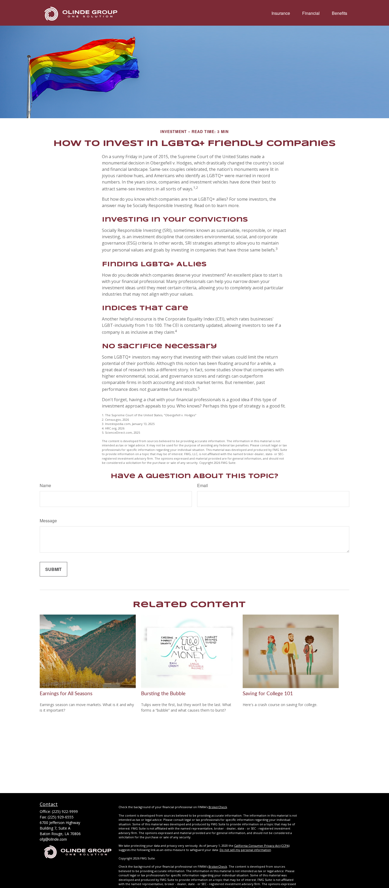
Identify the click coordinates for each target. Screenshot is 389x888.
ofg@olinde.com (53, 839)
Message (48, 521)
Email (202, 485)
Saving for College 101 (268, 693)
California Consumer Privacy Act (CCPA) (262, 846)
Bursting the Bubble (163, 693)
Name (45, 485)
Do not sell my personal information (245, 850)
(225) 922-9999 (65, 811)
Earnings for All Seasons (66, 693)
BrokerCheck (218, 807)
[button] (280, 12)
